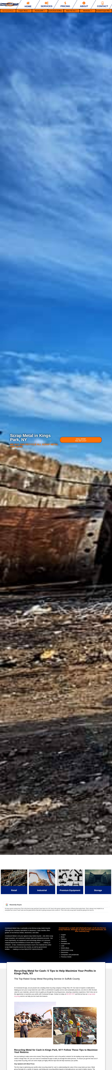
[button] (2, 907)
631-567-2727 (70, 994)
